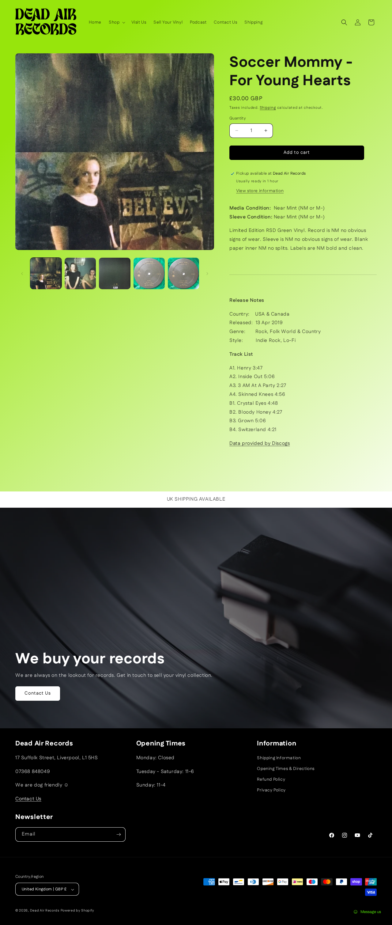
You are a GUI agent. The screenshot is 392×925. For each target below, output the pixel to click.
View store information (260, 191)
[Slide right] (207, 273)
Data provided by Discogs (259, 443)
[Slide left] (22, 273)
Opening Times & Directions (286, 769)
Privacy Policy (271, 790)
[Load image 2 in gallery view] (80, 273)
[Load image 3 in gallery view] (114, 273)
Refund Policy (271, 779)
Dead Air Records (44, 910)
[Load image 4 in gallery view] (149, 273)
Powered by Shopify (78, 910)
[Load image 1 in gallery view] (46, 273)
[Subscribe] (118, 834)
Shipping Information (279, 758)
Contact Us (37, 693)
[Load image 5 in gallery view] (183, 273)
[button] (116, 22)
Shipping (268, 107)
